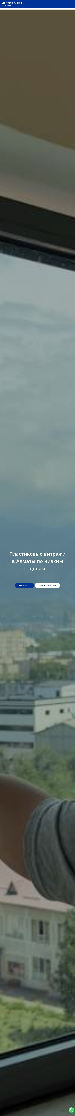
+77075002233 (7, 5)
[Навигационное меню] (72, 4)
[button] (24, 585)
